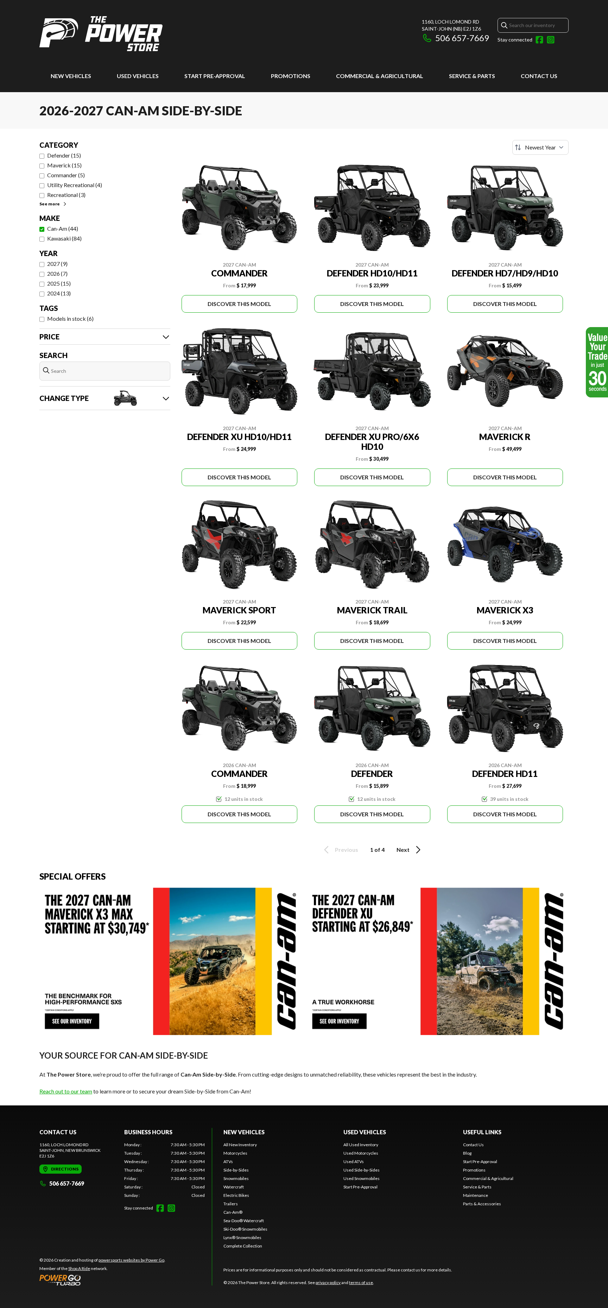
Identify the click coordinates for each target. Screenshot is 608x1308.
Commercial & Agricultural (379, 75)
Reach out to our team (65, 1091)
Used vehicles (138, 75)
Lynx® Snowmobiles (242, 1237)
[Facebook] (539, 40)
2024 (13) (59, 293)
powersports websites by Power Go (131, 1260)
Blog (467, 1153)
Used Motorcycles (360, 1153)
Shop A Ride (79, 1268)
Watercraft (233, 1186)
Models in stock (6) (70, 318)
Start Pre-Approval (214, 75)
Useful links (482, 1132)
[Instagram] (550, 40)
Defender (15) (64, 155)
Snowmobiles (236, 1178)
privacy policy (328, 1282)
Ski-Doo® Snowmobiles (245, 1229)
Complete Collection (242, 1246)
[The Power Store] (101, 34)
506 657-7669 (462, 38)
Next (403, 849)
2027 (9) (57, 263)
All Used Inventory (360, 1144)
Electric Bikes (236, 1195)
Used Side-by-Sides (361, 1170)
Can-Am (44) (62, 228)
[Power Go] (102, 1279)
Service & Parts (472, 75)
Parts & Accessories (482, 1203)
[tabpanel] (164, 1170)
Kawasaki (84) (64, 238)
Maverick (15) (64, 165)
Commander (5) (66, 175)
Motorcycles (235, 1153)
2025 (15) (59, 283)
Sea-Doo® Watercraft (243, 1220)
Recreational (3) (66, 194)
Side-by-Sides (236, 1170)
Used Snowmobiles (361, 1178)
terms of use (361, 1282)
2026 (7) (57, 273)
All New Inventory (240, 1144)
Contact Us (539, 75)
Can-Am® (232, 1212)
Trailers (230, 1203)
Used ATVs (353, 1161)
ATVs (228, 1161)
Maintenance (475, 1195)
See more (49, 203)
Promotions (290, 75)
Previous (346, 849)
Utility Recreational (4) (74, 184)
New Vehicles (71, 75)
